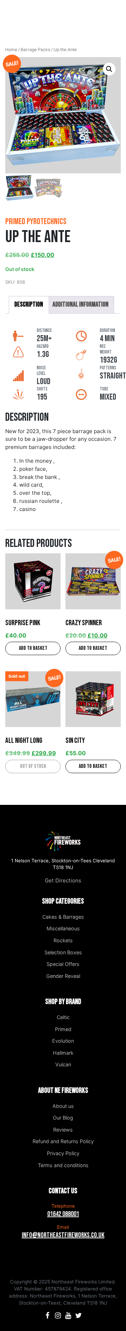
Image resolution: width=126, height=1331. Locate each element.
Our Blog (63, 1118)
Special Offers (63, 964)
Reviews (63, 1130)
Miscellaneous (63, 928)
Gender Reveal (63, 976)
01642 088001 (63, 1214)
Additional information (80, 305)
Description (28, 305)
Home (11, 49)
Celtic (63, 1017)
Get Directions (63, 880)
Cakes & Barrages (63, 917)
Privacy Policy (63, 1153)
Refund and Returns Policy (63, 1141)
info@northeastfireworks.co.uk (63, 1235)
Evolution (63, 1041)
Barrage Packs (35, 49)
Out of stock (33, 766)
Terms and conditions (63, 1165)
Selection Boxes (63, 952)
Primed (63, 1029)
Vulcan (63, 1064)
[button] (109, 69)
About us (63, 1106)
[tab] (29, 305)
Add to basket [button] (33, 648)
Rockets (63, 940)
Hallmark (63, 1053)
